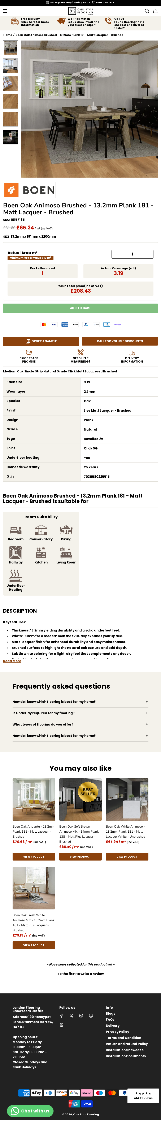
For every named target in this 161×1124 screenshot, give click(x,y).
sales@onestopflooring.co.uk (70, 2)
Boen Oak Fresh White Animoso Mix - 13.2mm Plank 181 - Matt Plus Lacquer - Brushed (34, 922)
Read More (12, 661)
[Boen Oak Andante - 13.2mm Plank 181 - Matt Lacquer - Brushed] (34, 799)
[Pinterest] (91, 1015)
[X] (71, 1015)
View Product (33, 856)
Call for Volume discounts (120, 341)
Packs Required (42, 268)
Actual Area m (22, 252)
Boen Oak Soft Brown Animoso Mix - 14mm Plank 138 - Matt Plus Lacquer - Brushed (79, 834)
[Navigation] (5, 11)
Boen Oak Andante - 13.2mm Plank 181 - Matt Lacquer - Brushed (34, 831)
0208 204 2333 (105, 2)
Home (7, 35)
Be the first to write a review (80, 974)
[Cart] (155, 11)
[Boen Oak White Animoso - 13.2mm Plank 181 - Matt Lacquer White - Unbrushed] (127, 799)
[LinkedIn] (61, 1025)
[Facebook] (61, 1015)
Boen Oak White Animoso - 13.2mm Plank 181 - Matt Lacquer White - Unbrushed (125, 831)
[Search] (145, 11)
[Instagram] (81, 1015)
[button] (26, 109)
